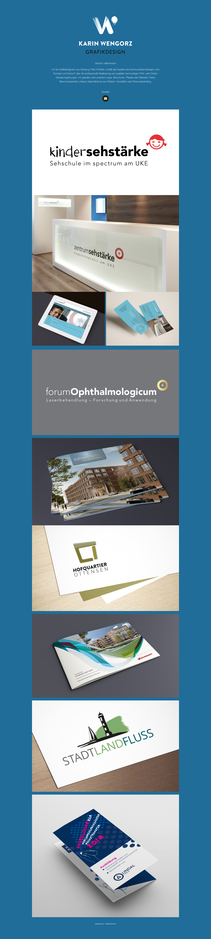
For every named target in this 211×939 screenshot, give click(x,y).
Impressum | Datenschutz (105, 924)
